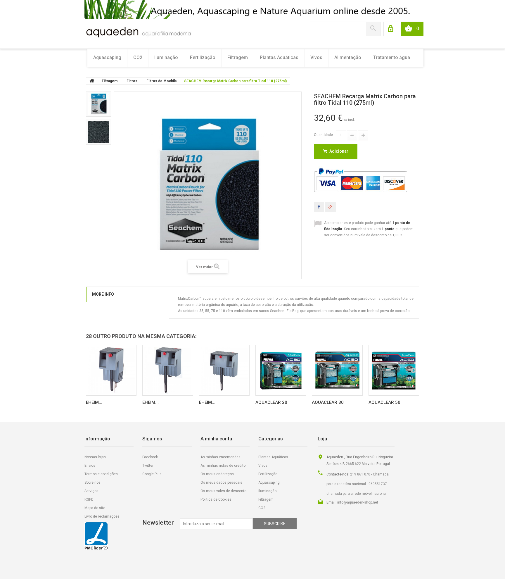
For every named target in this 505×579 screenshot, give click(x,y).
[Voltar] (91, 81)
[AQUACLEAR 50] (394, 370)
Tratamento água (391, 57)
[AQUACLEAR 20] (280, 370)
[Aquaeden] (138, 31)
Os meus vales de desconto (223, 491)
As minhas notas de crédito (222, 465)
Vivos (316, 57)
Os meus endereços (217, 474)
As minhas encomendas (220, 457)
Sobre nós (92, 482)
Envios (89, 465)
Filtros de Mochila (161, 81)
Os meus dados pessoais (221, 482)
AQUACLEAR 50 (384, 402)
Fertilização (202, 57)
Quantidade (323, 135)
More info (103, 294)
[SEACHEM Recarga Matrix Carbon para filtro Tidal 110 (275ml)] (98, 104)
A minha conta (216, 439)
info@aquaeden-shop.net (357, 502)
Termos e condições (101, 474)
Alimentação (347, 57)
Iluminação (166, 57)
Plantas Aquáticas (279, 57)
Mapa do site (94, 508)
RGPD (89, 499)
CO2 (137, 57)
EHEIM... (94, 402)
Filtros (132, 81)
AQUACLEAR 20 (271, 402)
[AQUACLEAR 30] (337, 370)
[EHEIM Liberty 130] (167, 370)
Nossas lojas (95, 457)
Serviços (91, 491)
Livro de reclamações (102, 516)
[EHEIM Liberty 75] (111, 370)
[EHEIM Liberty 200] (224, 370)
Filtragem (237, 57)
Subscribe (275, 523)
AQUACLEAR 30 (328, 402)
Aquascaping (107, 57)
